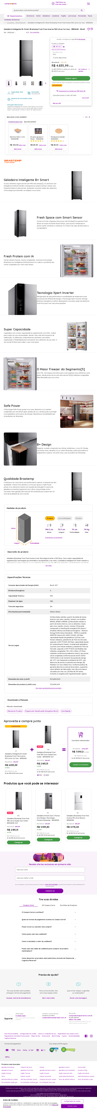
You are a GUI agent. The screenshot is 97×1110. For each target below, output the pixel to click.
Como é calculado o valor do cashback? (37, 941)
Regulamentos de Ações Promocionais (16, 1036)
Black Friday (56, 1036)
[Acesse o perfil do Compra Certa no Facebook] (86, 1037)
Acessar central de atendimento (18, 998)
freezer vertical (25, 1076)
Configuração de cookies (72, 1101)
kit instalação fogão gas (9, 1082)
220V (47, 775)
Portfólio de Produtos (68, 905)
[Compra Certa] (10, 3)
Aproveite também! (30, 121)
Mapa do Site (35, 1036)
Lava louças (72, 16)
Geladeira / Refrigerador (16, 23)
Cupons (64, 1036)
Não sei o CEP (57, 103)
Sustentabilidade (74, 1036)
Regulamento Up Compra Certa (68, 1033)
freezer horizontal (45, 1076)
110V (40, 775)
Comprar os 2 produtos (80, 765)
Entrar (59, 3)
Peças (90, 16)
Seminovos (30, 16)
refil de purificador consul (29, 1079)
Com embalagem (64, 518)
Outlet (38, 16)
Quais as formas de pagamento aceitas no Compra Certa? (44, 919)
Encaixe (79, 518)
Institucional (46, 1036)
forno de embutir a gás (85, 1079)
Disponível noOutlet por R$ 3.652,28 (72, 91)
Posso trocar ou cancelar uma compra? (37, 927)
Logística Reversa (10, 1038)
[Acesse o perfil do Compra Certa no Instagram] (91, 1037)
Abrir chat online (48, 998)
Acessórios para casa (15, 121)
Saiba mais (22, 145)
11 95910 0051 (21, 1016)
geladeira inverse (7, 1070)
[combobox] (48, 10)
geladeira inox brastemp (67, 1070)
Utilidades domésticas (12, 20)
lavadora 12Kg (82, 1070)
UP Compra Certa (48, 905)
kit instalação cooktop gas (29, 1082)
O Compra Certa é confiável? (33, 912)
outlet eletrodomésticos (66, 1076)
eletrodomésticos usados (86, 1076)
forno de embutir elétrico (67, 1079)
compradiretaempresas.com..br (54, 1018)
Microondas (82, 16)
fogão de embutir (83, 1073)
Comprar (18, 842)
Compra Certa (28, 905)
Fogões (63, 16)
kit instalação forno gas (47, 1082)
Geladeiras (46, 16)
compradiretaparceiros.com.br (81, 1016)
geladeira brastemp (8, 1067)
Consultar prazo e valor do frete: (65, 95)
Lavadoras (55, 16)
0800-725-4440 (75, 1020)
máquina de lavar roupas (48, 1079)
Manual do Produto (15, 711)
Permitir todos (72, 1106)
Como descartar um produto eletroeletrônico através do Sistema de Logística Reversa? (48, 959)
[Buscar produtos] (82, 10)
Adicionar (18, 149)
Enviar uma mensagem (78, 998)
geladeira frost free (27, 1070)
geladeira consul (64, 1067)
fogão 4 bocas (6, 1073)
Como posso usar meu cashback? (34, 934)
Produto (50, 518)
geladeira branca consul (47, 1070)
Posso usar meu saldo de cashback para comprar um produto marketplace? (45, 950)
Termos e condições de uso (47, 1033)
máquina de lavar (26, 1067)
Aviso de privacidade (11, 1033)
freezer (42, 1067)
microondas (82, 1067)
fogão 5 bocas (25, 1073)
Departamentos (16, 16)
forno (3, 1076)
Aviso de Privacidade (51, 884)
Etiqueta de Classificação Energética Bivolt (41, 711)
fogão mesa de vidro (66, 1073)
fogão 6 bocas (44, 1073)
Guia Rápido (66, 711)
